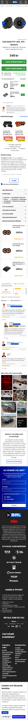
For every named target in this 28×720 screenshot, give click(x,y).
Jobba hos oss (7, 670)
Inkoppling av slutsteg (6, 663)
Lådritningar (6, 666)
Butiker (4, 650)
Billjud (2, 6)
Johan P (11, 323)
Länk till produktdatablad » (11, 184)
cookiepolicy (5, 702)
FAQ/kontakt (19, 650)
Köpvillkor (18, 654)
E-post (4, 479)
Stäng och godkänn (19, 716)
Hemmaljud (10, 499)
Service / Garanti (20, 659)
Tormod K (10, 342)
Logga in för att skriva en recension (10, 297)
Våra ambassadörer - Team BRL (9, 673)
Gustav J (9, 106)
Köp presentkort (7, 668)
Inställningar (6, 716)
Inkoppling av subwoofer (6, 655)
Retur (17, 658)
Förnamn (5, 487)
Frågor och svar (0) (19, 284)
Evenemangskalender (9, 676)
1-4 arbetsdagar (21, 75)
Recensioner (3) (6, 284)
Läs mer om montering (14, 461)
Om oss (17, 656)
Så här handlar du (20, 662)
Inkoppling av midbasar (6, 659)
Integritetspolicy (20, 652)
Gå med (14, 505)
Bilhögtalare (10, 6)
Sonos (4, 678)
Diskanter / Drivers (22, 6)
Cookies (17, 648)
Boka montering (7, 652)
